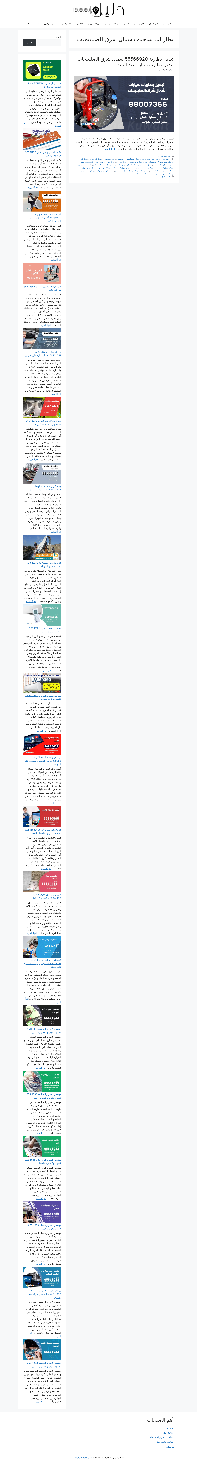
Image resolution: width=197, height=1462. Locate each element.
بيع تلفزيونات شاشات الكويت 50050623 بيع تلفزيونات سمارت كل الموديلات (43, 761)
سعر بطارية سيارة (157, 171)
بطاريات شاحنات (94, 159)
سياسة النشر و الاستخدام (162, 1437)
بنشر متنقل (67, 23)
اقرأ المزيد (110, 149)
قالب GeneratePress (82, 1457)
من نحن (170, 1446)
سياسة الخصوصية (165, 1442)
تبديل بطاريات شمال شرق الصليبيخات (100, 162)
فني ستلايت (139, 23)
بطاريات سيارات (164, 156)
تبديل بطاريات (121, 162)
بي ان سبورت (94, 23)
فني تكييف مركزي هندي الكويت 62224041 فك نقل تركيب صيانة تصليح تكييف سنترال (42, 963)
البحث (58, 37)
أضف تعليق (165, 176)
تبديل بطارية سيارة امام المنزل (139, 165)
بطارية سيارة (142, 162)
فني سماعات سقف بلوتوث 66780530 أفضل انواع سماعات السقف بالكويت (45, 217)
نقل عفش (153, 23)
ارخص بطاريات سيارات (161, 159)
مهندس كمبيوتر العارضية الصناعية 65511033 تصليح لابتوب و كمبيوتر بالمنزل (44, 1294)
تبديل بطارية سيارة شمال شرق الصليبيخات (109, 165)
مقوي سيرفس (50, 23)
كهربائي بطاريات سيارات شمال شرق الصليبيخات (154, 173)
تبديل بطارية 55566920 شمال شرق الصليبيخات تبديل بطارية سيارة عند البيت (125, 61)
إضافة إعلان (168, 1432)
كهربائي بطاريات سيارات (86, 171)
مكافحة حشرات (111, 23)
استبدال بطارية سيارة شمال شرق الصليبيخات (133, 159)
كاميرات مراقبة (32, 23)
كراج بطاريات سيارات (105, 171)
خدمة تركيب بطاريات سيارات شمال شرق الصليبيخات (133, 168)
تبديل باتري (132, 162)
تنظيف (80, 23)
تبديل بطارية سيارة (160, 165)
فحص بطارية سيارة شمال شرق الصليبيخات (132, 171)
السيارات (167, 23)
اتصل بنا (170, 1428)
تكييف (126, 23)
